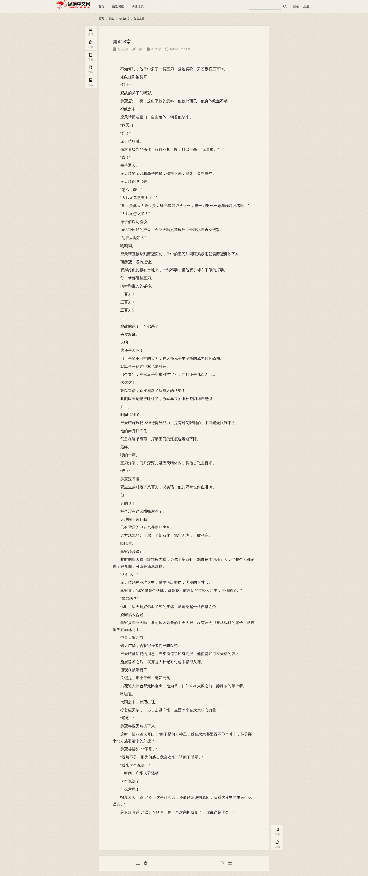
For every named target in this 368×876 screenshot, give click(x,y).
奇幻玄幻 (124, 18)
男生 (111, 18)
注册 (306, 6)
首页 (101, 6)
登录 (296, 6)
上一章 (142, 863)
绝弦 (137, 49)
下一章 (226, 863)
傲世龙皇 (139, 18)
